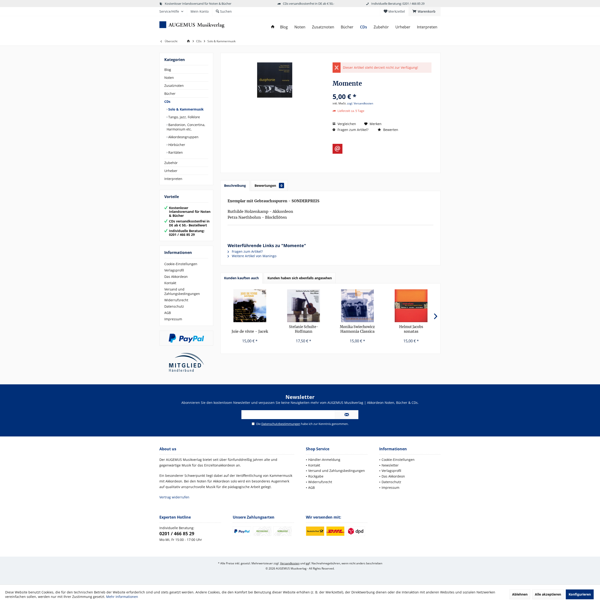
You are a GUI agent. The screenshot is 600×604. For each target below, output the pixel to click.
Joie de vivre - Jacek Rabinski (250, 331)
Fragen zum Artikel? (352, 129)
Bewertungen (268, 185)
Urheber (170, 170)
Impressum (173, 319)
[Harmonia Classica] (357, 305)
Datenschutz (174, 306)
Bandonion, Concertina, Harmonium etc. (186, 126)
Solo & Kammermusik (185, 109)
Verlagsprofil (174, 270)
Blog (167, 69)
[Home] (273, 27)
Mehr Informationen (122, 596)
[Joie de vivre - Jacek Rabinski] (249, 305)
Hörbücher (176, 144)
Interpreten (173, 178)
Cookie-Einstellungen (180, 264)
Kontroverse (303, 329)
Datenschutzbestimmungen (280, 424)
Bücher (170, 93)
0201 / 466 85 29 (176, 534)
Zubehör (171, 163)
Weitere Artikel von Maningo (253, 256)
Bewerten (390, 129)
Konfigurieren (580, 594)
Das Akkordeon (176, 276)
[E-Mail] (337, 149)
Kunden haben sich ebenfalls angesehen (299, 278)
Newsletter (390, 465)
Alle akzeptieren (548, 594)
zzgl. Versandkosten (360, 103)
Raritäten (175, 152)
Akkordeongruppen (183, 137)
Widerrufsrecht (176, 300)
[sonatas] (411, 305)
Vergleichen (346, 124)
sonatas (411, 329)
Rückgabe (315, 476)
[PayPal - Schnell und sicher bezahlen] (186, 338)
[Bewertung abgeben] (382, 90)
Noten (169, 77)
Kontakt (170, 283)
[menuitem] (425, 11)
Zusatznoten (174, 85)
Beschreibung (235, 185)
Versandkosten (290, 563)
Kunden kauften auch (241, 278)
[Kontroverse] (303, 305)
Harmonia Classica (357, 329)
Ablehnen (520, 594)
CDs (167, 101)
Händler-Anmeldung (324, 459)
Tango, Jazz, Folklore (183, 117)
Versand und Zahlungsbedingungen (182, 291)
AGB (167, 312)
